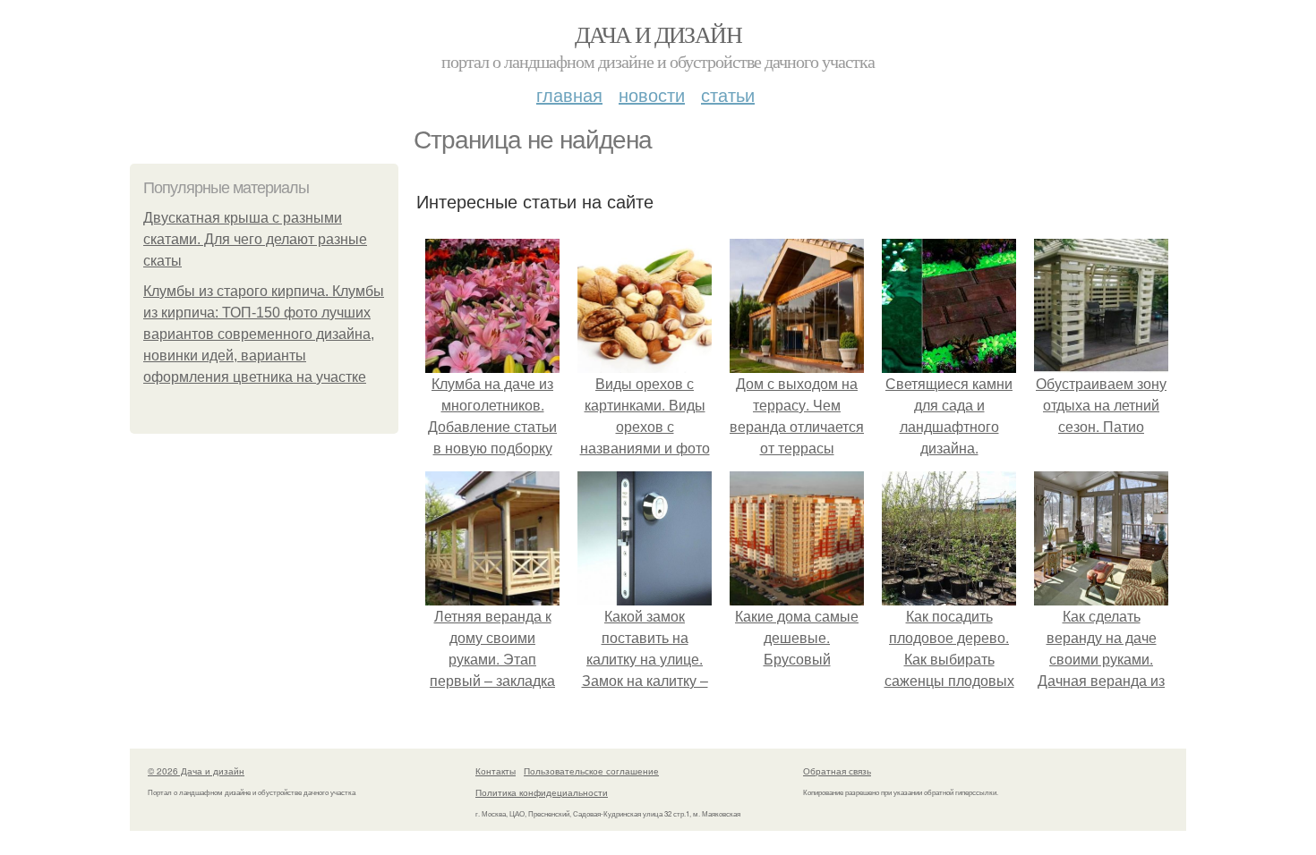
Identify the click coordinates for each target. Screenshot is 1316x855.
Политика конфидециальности (541, 792)
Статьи (728, 94)
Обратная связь (837, 771)
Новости (652, 94)
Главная (569, 94)
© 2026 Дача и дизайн (196, 771)
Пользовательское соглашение (591, 771)
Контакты (495, 771)
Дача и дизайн (658, 34)
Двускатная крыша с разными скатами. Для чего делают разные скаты (255, 239)
